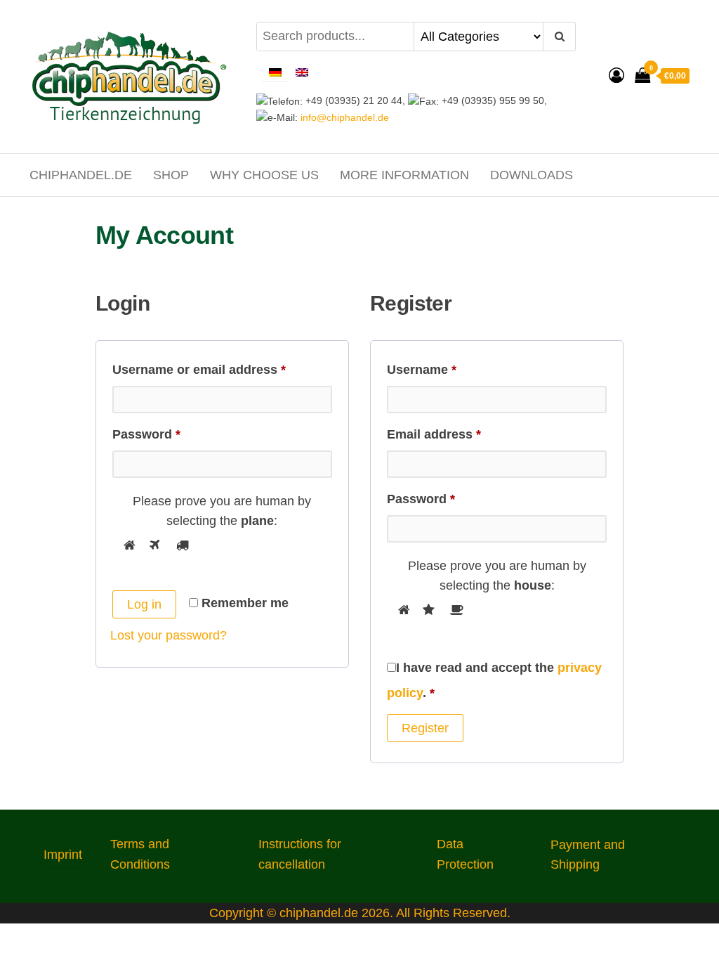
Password (173, 431)
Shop (171, 175)
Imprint (63, 855)
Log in (144, 604)
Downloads (531, 175)
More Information (404, 175)
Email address (461, 431)
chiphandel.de (80, 175)
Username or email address (222, 367)
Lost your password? (168, 635)
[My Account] (616, 75)
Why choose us (264, 175)
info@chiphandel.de (343, 117)
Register (425, 728)
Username (448, 367)
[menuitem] (275, 71)
